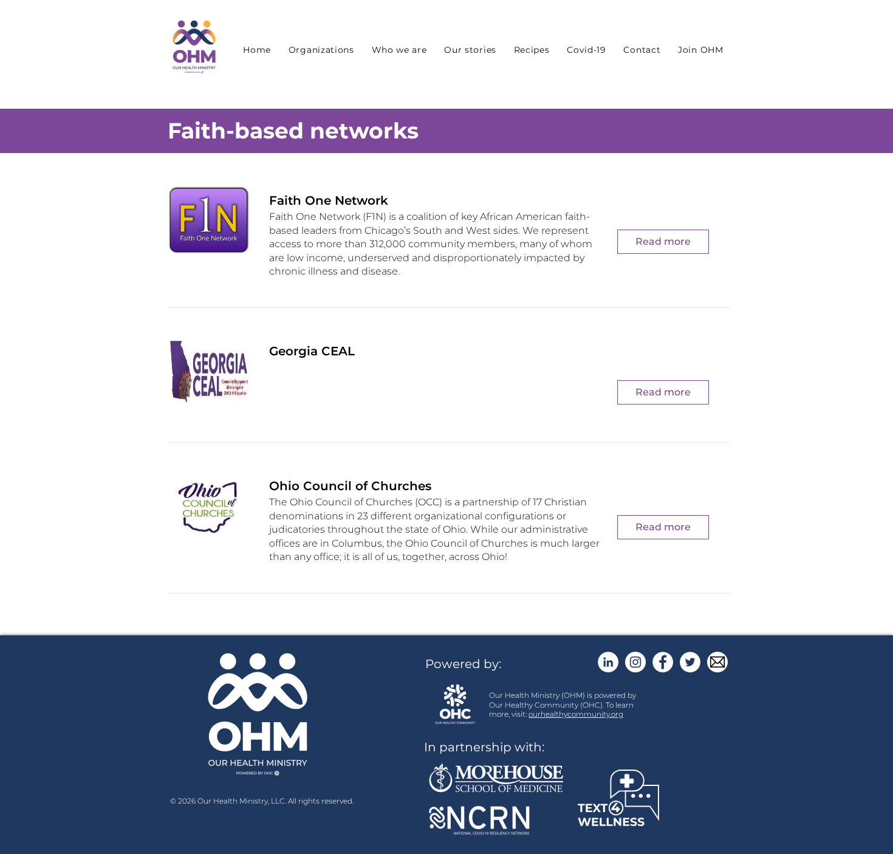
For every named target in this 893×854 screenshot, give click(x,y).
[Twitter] (690, 662)
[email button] (717, 662)
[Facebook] (662, 662)
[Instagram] (635, 662)
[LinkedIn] (608, 662)
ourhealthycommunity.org (576, 714)
